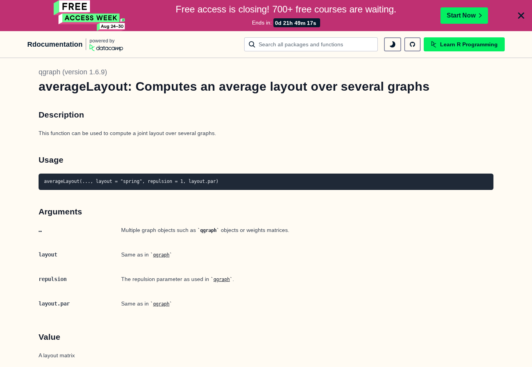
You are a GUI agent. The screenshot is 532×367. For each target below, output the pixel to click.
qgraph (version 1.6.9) (73, 72)
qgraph (161, 255)
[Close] (521, 15)
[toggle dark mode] (392, 44)
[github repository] (412, 44)
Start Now (461, 15)
